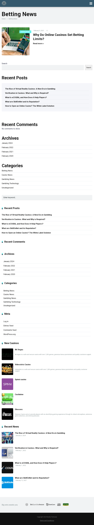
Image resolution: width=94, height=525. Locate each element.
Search (4, 63)
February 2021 (7, 152)
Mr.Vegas (19, 350)
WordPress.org (9, 334)
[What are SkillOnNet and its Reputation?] (7, 488)
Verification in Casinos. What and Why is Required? (27, 93)
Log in (5, 321)
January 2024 (7, 143)
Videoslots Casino (23, 364)
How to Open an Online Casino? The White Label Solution (29, 106)
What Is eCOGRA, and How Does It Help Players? (26, 97)
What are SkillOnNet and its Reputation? (22, 102)
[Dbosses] (7, 419)
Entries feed (8, 326)
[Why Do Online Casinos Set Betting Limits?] (16, 41)
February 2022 (7, 147)
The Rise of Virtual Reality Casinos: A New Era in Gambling (30, 89)
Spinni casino (20, 379)
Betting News (25, 32)
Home (4, 19)
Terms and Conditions (47, 520)
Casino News (7, 175)
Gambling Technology (10, 183)
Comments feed (9, 330)
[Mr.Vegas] (7, 359)
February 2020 (7, 156)
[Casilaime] (7, 404)
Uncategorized (7, 188)
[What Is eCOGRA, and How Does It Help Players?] (7, 473)
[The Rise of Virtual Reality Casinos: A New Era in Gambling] (7, 443)
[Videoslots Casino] (7, 374)
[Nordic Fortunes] (4, 3)
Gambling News (8, 179)
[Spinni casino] (7, 389)
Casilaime (19, 394)
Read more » (38, 43)
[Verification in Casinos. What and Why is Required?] (7, 458)
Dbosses (19, 409)
